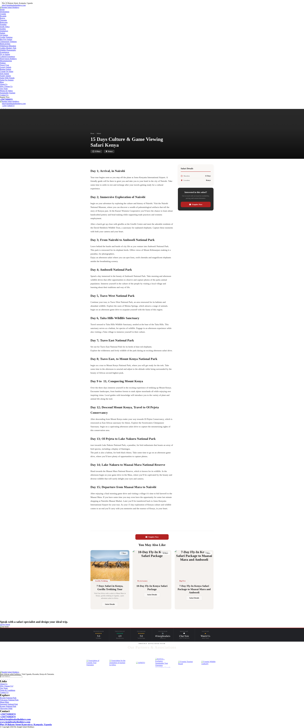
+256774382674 (6, 99)
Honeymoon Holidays (8, 59)
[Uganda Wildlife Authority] (209, 663)
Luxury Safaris (5, 67)
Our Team (4, 89)
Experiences (4, 52)
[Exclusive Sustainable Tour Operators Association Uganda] (163, 662)
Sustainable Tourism (7, 93)
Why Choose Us (6, 86)
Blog (2, 82)
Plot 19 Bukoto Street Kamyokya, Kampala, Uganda (26, 724)
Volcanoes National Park (9, 700)
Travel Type (4, 65)
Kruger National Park (8, 706)
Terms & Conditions (7, 690)
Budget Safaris (5, 69)
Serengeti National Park (9, 704)
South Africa (5, 27)
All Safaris (4, 35)
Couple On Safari (6, 71)
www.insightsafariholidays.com (15, 722)
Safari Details (110, 604)
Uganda (3, 14)
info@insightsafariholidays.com (14, 5)
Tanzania (3, 20)
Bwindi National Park (8, 698)
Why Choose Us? (6, 686)
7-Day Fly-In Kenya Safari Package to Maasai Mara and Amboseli (194, 589)
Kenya (2, 18)
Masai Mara (4, 702)
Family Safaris (5, 76)
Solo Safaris (4, 74)
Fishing (3, 63)
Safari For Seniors (7, 80)
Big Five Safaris (6, 39)
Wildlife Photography (8, 50)
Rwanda (3, 16)
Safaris (2, 33)
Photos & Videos (6, 91)
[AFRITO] (140, 663)
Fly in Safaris (5, 54)
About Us (3, 84)
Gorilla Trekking (6, 37)
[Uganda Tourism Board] (186, 663)
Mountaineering (6, 61)
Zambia (3, 29)
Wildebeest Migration (8, 46)
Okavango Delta (6, 708)
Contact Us (4, 95)
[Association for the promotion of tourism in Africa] (117, 663)
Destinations (4, 12)
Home (2, 10)
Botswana (3, 22)
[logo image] (9, 101)
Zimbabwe (4, 31)
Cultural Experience (7, 57)
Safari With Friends (7, 78)
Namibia (3, 24)
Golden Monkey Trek (8, 48)
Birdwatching (5, 44)
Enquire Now (197, 204)
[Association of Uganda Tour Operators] (94, 663)
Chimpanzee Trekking (8, 42)
